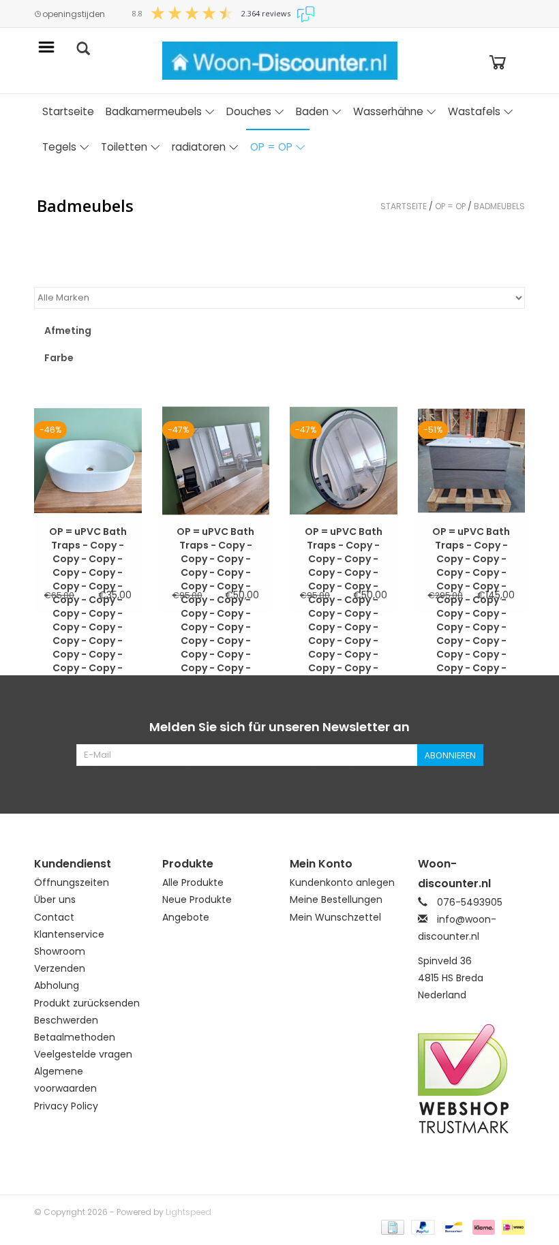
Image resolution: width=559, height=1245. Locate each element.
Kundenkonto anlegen (342, 882)
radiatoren (199, 147)
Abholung (56, 985)
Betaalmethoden (74, 1037)
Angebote (185, 917)
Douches (248, 111)
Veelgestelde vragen (83, 1054)
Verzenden (59, 968)
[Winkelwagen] (497, 61)
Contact (54, 917)
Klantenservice (69, 934)
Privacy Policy (66, 1106)
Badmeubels (499, 206)
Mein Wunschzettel (335, 917)
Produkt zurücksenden (87, 1003)
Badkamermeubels (154, 111)
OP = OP (271, 147)
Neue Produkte (197, 899)
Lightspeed (188, 1212)
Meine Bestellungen (336, 899)
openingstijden (73, 14)
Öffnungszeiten (71, 882)
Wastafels (474, 111)
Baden (312, 111)
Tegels (59, 147)
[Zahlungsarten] (391, 1226)
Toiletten (124, 147)
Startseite (68, 111)
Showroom (59, 951)
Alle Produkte (193, 882)
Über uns (55, 899)
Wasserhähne (388, 111)
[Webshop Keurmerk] (472, 1078)
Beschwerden (66, 1020)
